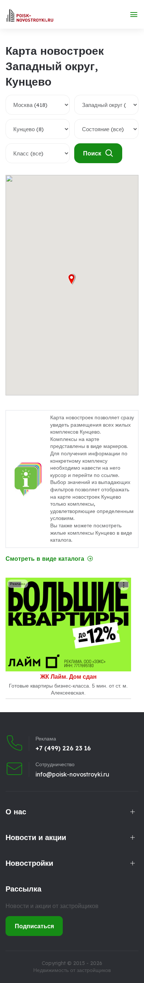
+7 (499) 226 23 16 (63, 748)
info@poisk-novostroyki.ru (72, 774)
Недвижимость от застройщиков (72, 970)
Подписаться (34, 926)
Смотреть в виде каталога (45, 558)
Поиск (92, 153)
